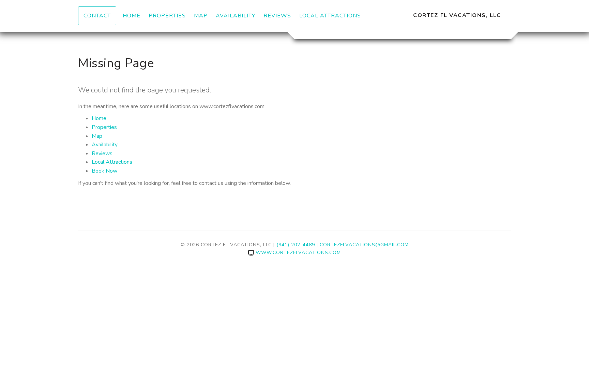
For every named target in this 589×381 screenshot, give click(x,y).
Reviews (277, 15)
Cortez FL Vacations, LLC (457, 15)
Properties (167, 15)
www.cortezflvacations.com (298, 252)
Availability (235, 15)
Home (131, 15)
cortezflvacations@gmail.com (364, 244)
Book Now (104, 171)
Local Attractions (330, 15)
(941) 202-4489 (295, 244)
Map (201, 15)
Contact (97, 15)
